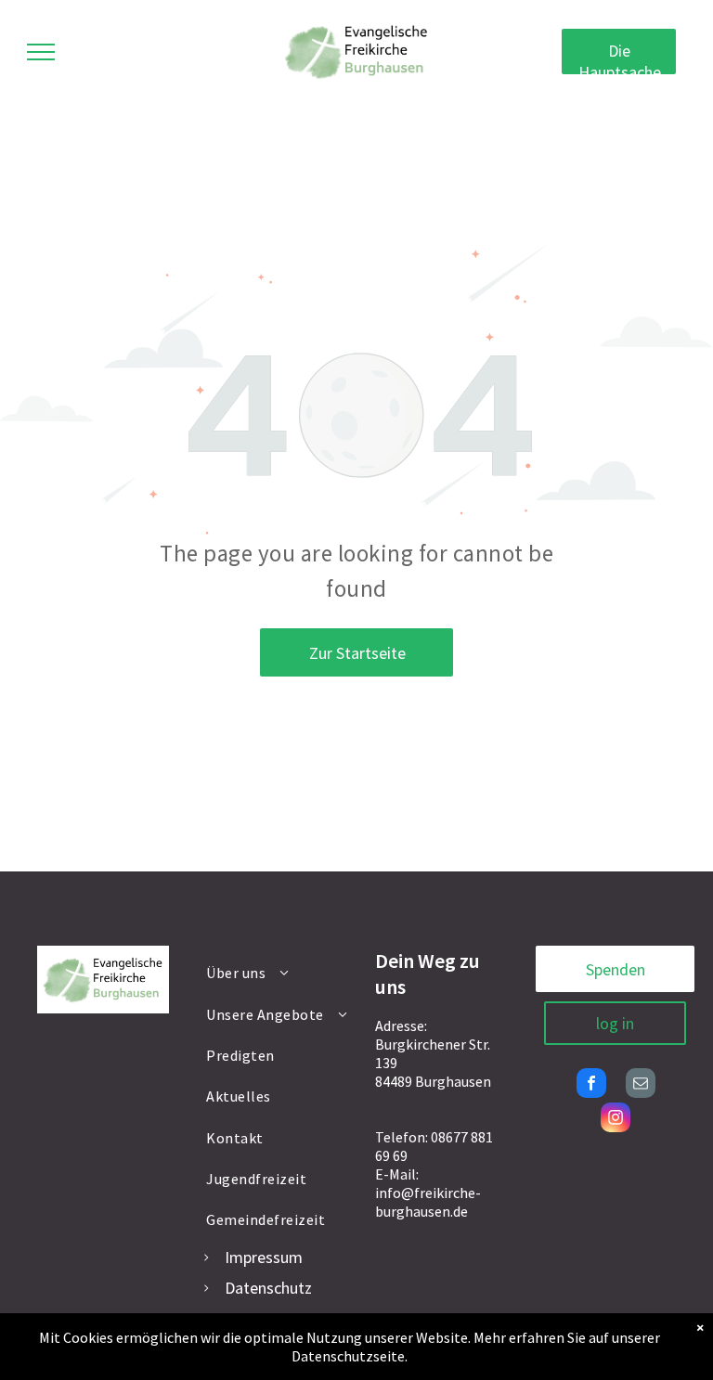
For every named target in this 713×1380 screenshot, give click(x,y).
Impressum (264, 1257)
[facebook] (591, 1085)
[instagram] (615, 1120)
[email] (640, 1085)
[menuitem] (278, 972)
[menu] (41, 52)
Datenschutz (268, 1287)
